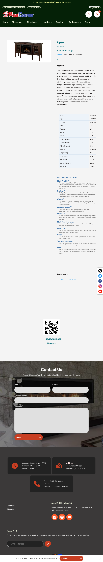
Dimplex (60, 46)
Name (17, 385)
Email (55, 385)
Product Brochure (68, 279)
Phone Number (20, 395)
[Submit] (48, 544)
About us (10, 509)
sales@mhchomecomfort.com (14, 8)
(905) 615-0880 (34, 8)
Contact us (11, 505)
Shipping (60, 54)
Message (18, 406)
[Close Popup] (100, 558)
